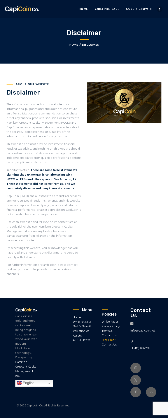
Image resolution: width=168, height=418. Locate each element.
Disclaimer (108, 340)
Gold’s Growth (82, 326)
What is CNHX (82, 322)
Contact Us (109, 344)
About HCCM (81, 340)
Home (73, 45)
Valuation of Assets (81, 333)
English (28, 383)
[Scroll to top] (10, 406)
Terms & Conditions (109, 333)
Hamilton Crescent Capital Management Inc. (26, 369)
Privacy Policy (111, 326)
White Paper (110, 321)
